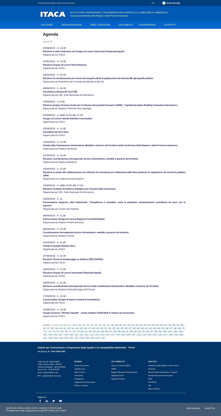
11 (84, 325)
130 (181, 335)
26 (145, 325)
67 (171, 328)
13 (92, 325)
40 (60, 328)
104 (45, 335)
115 (102, 335)
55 (122, 328)
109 (71, 335)
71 (45, 331)
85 (102, 331)
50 (101, 328)
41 (65, 328)
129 (176, 335)
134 (61, 338)
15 (100, 325)
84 (98, 331)
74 (57, 331)
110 (76, 335)
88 (115, 331)
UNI (149, 385)
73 (53, 331)
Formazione (78, 375)
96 (148, 331)
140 (92, 338)
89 (119, 331)
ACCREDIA (152, 382)
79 (78, 331)
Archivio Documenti (81, 366)
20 (120, 325)
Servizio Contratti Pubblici (120, 366)
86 (107, 331)
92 (131, 331)
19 (116, 325)
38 (52, 328)
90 (123, 331)
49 (97, 328)
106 (55, 335)
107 (61, 335)
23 (133, 325)
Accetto (210, 408)
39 (56, 328)
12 (88, 325)
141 (98, 338)
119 (123, 335)
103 (180, 331)
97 (152, 331)
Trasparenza (79, 379)
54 (118, 328)
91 (127, 331)
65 (163, 328)
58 (134, 328)
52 (110, 328)
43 (73, 328)
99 (160, 331)
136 (71, 338)
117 (112, 335)
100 (165, 331)
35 (182, 325)
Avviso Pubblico (154, 389)
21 (124, 325)
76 (66, 331)
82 (90, 331)
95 (143, 331)
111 (81, 335)
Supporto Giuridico (118, 379)
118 (117, 335)
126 (160, 335)
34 (178, 325)
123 (144, 335)
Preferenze (193, 408)
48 (93, 328)
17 (108, 325)
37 (48, 328)
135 (66, 338)
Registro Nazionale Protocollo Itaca (124, 372)
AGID (150, 379)
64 (159, 328)
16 (104, 325)
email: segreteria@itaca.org (48, 372)
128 (170, 335)
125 (154, 335)
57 (130, 328)
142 (103, 338)
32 (169, 325)
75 (61, 331)
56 (126, 328)
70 (183, 328)
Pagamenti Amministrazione (84, 382)
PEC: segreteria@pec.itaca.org (49, 376)
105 (50, 335)
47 (89, 328)
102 (175, 331)
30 (161, 325)
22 (129, 325)
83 (94, 331)
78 (74, 331)
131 (45, 338)
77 (70, 331)
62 (151, 328)
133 (55, 338)
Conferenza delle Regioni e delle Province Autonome (163, 367)
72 (49, 331)
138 (82, 338)
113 (92, 335)
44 (77, 328)
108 (66, 335)
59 (138, 328)
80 (82, 331)
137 (76, 338)
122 (139, 335)
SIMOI (113, 369)
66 (167, 328)
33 (174, 325)
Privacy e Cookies (81, 385)
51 (105, 328)
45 (81, 328)
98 (156, 331)
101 (170, 331)
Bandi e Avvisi (79, 372)
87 (111, 331)
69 (179, 328)
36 (44, 328)
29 (157, 325)
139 (87, 338)
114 (97, 335)
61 (146, 328)
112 (87, 335)
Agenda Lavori (79, 369)
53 (114, 328)
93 (135, 331)
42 (69, 328)
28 (153, 325)
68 (175, 328)
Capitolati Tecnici (117, 375)
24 (137, 325)
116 (107, 335)
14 (96, 325)
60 (142, 328)
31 (165, 325)
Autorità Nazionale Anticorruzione (160, 375)
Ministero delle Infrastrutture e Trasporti (162, 372)
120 (128, 335)
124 (149, 335)
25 (141, 325)
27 (149, 325)
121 (133, 335)
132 (50, 338)
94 (139, 331)
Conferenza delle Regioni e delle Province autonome (56, 3)
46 (85, 328)
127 (165, 335)
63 (155, 328)
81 (86, 331)
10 (80, 325)
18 (112, 325)
